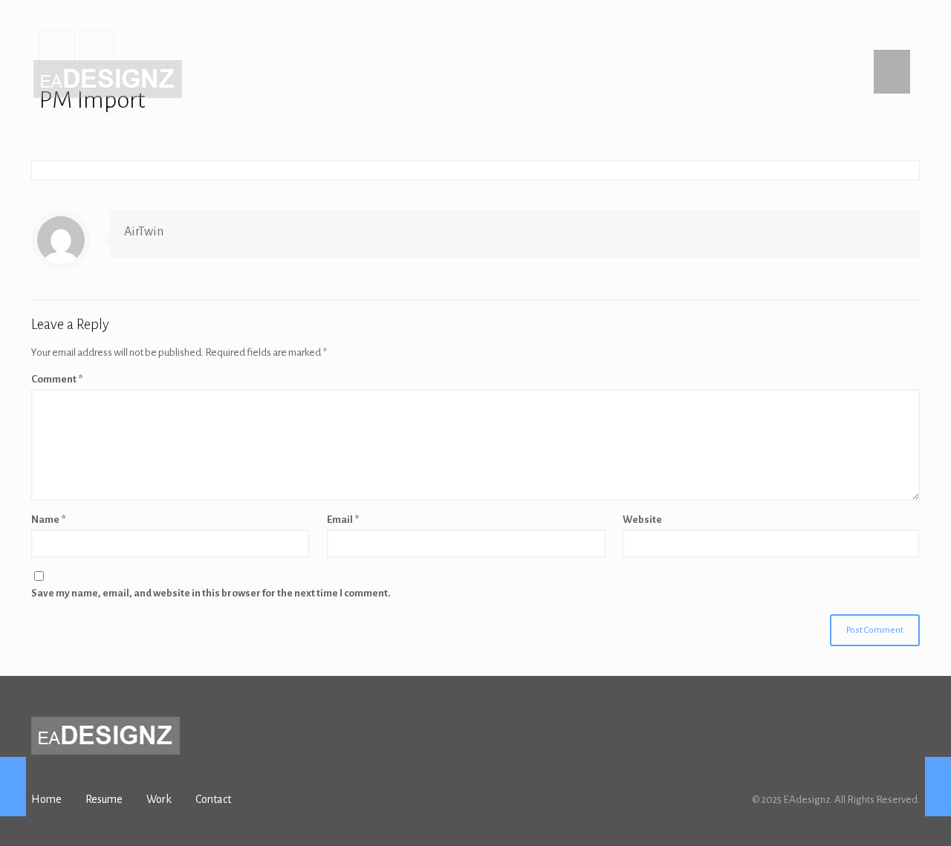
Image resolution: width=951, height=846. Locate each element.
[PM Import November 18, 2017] (13, 786)
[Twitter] (872, 22)
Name (48, 519)
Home (46, 799)
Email (343, 519)
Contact (213, 799)
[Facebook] (852, 22)
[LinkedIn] (912, 22)
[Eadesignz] (107, 78)
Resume (104, 799)
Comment (56, 379)
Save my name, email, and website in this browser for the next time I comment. (211, 593)
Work (159, 799)
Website (642, 519)
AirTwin (143, 231)
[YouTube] (892, 22)
